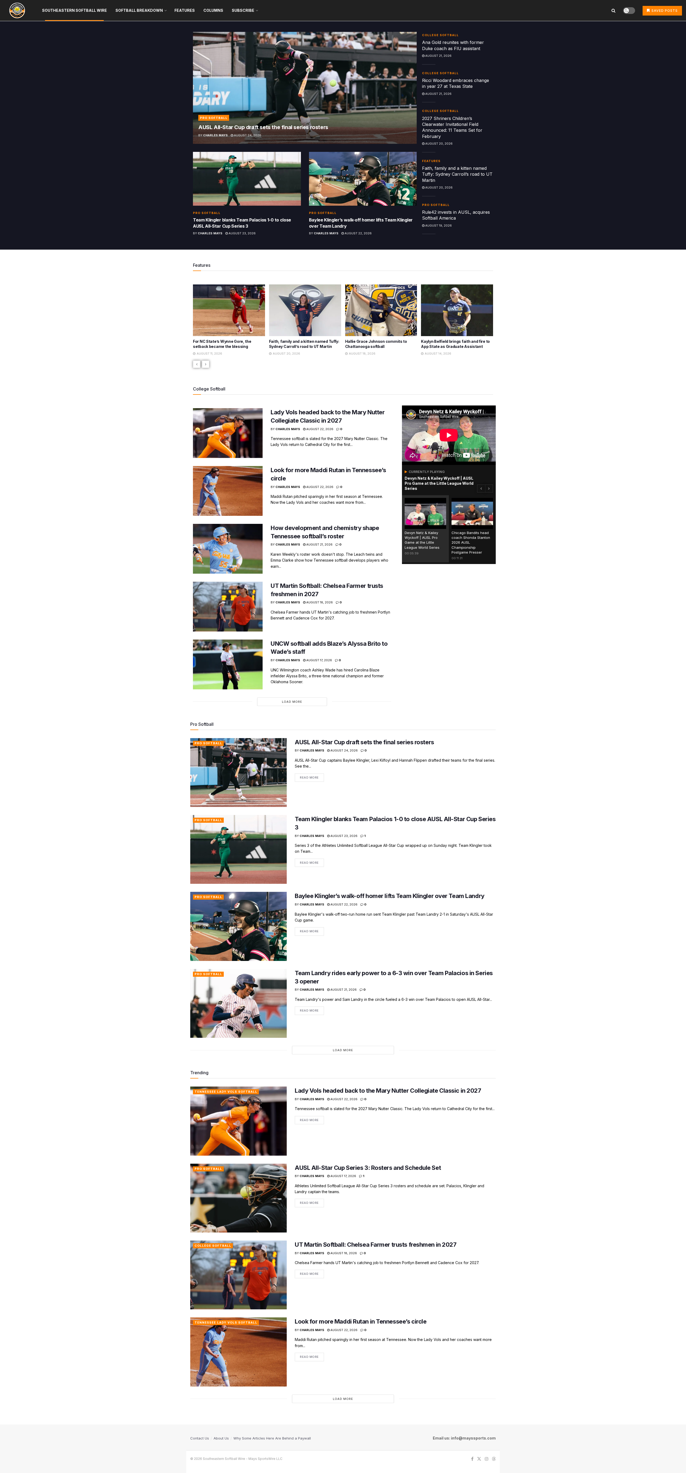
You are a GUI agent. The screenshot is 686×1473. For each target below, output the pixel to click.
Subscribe (243, 10)
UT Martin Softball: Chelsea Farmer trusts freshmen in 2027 (375, 1244)
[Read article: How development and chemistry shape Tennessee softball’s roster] (228, 549)
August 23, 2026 (242, 233)
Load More (292, 702)
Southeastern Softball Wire (74, 10)
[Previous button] (196, 364)
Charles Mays (215, 135)
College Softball (440, 35)
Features (184, 10)
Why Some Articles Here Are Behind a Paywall (272, 1438)
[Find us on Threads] (494, 1459)
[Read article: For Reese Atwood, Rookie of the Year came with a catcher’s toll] (457, 310)
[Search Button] (614, 10)
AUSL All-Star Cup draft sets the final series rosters (263, 127)
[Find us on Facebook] (472, 1459)
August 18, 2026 (319, 602)
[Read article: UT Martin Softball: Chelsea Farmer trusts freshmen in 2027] (228, 607)
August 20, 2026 (438, 143)
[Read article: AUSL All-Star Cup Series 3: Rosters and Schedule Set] (238, 1198)
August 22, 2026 (358, 233)
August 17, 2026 (318, 660)
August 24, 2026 (247, 135)
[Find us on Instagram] (487, 1459)
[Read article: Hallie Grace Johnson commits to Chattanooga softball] (305, 310)
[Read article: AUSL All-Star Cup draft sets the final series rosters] (305, 88)
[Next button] (205, 364)
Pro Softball (214, 118)
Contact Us (199, 1438)
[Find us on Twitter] (479, 1459)
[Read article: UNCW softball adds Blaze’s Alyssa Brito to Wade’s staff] (228, 664)
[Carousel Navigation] (343, 364)
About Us (221, 1438)
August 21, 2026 (438, 56)
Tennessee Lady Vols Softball (226, 1092)
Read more (312, 776)
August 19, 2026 (438, 225)
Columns (213, 10)
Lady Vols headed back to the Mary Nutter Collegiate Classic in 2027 (388, 1090)
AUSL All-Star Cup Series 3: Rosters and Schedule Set (368, 1167)
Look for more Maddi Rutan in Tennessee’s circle (360, 1321)
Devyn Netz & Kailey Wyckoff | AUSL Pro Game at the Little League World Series (439, 483)
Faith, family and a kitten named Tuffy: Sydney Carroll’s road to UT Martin (457, 174)
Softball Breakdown (139, 10)
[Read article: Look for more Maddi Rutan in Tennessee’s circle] (228, 491)
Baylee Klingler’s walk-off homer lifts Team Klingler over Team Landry (389, 895)
